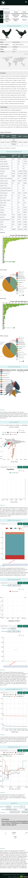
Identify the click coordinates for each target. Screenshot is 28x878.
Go (26, 809)
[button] (8, 467)
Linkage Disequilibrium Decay (7, 20)
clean (25, 467)
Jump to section (1, 17)
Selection (24, 19)
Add (20, 467)
